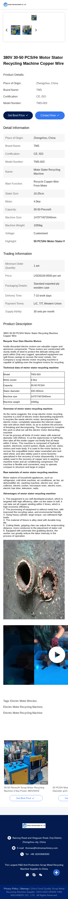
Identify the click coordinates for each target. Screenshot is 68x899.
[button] (8, 768)
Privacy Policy (11, 888)
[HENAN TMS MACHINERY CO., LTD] (14, 4)
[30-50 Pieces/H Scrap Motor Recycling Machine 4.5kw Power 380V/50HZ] (26, 762)
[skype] (34, 875)
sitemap (24, 888)
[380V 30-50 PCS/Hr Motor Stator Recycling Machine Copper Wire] (34, 17)
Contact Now (48, 115)
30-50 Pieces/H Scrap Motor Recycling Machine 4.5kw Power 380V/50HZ (24, 789)
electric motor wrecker (23, 701)
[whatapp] (27, 875)
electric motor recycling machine (22, 707)
